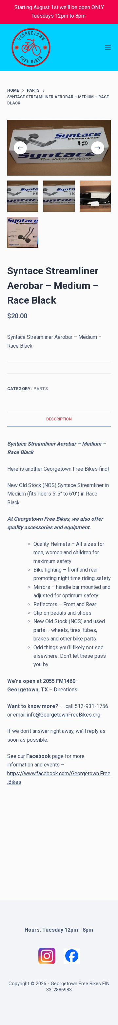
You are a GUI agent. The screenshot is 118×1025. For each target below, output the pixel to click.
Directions (65, 689)
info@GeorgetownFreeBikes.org (63, 715)
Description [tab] (59, 419)
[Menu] (108, 47)
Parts (40, 388)
